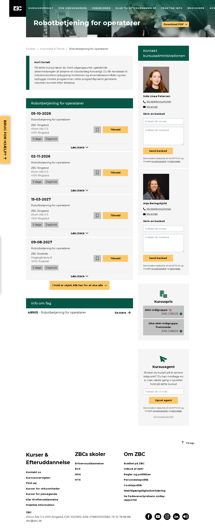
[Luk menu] (17, 8)
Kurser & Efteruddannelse (48, 459)
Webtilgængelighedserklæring (144, 490)
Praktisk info (172, 8)
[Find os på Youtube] (158, 519)
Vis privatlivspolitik (163, 416)
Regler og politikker (137, 474)
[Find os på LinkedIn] (176, 519)
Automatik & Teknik (52, 48)
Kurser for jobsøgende (41, 494)
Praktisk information (40, 504)
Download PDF (174, 24)
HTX (78, 479)
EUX (77, 468)
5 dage (37, 138)
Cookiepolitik (133, 485)
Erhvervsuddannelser (89, 463)
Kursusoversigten (38, 477)
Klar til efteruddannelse (42, 499)
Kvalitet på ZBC (134, 463)
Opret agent (163, 400)
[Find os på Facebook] (148, 519)
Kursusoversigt (41, 8)
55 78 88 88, (123, 516)
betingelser (175, 161)
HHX (78, 474)
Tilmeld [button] (115, 129)
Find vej (31, 483)
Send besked (158, 150)
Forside (30, 48)
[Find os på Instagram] (167, 519)
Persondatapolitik (136, 479)
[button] (97, 129)
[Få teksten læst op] (185, 519)
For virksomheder (73, 8)
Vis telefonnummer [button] (158, 101)
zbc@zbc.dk (34, 520)
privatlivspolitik (158, 161)
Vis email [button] (152, 106)
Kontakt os (33, 472)
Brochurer (196, 8)
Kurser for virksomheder (43, 488)
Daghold (51, 138)
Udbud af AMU (133, 468)
